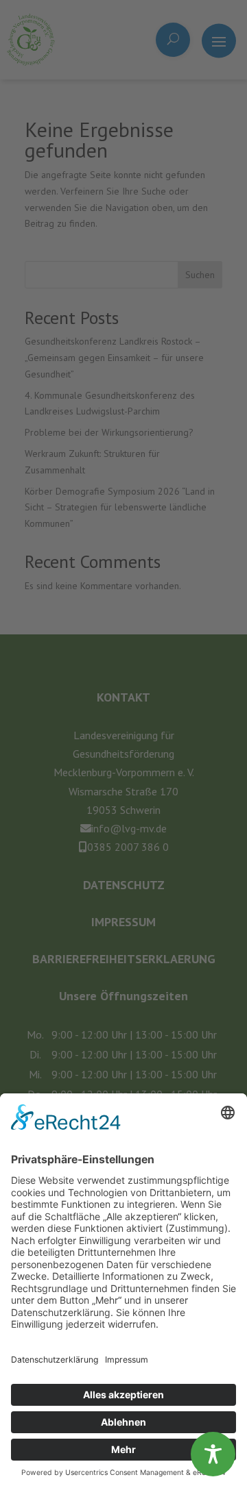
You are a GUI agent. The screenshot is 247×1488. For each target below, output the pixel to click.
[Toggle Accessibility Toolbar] (213, 1454)
